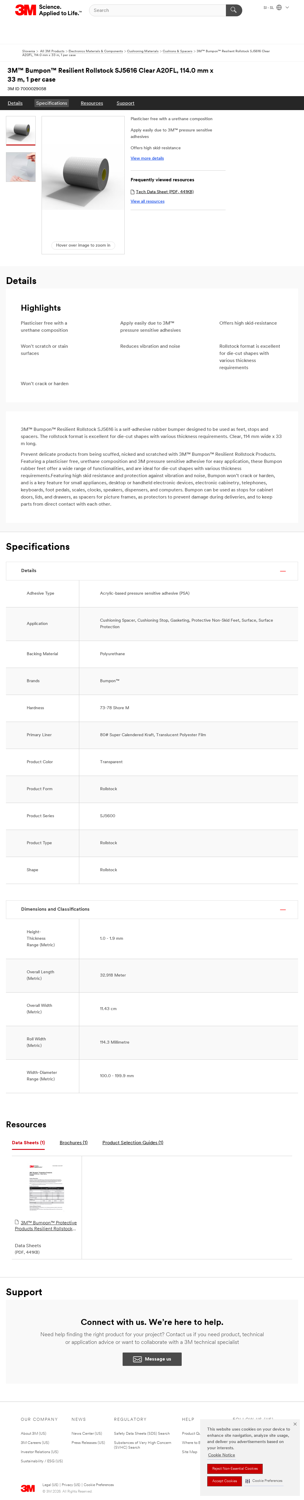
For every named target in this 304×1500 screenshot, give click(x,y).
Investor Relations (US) (39, 1452)
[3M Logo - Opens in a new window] (49, 10)
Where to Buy (193, 1443)
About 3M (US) (33, 1434)
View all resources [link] (147, 201)
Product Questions (197, 1434)
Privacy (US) (71, 1485)
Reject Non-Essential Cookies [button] (235, 1469)
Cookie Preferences (99, 1485)
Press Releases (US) (88, 1443)
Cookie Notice (221, 1455)
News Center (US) (87, 1434)
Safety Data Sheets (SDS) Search (142, 1434)
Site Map (189, 1452)
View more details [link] (147, 158)
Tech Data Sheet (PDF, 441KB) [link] (165, 192)
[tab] (28, 1143)
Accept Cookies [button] (224, 1481)
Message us (158, 1359)
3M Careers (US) (35, 1443)
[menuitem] (15, 103)
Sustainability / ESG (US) (42, 1461)
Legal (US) (50, 1485)
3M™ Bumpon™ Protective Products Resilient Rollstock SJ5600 (46, 1226)
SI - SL (269, 8)
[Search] (234, 10)
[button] (264, 1481)
